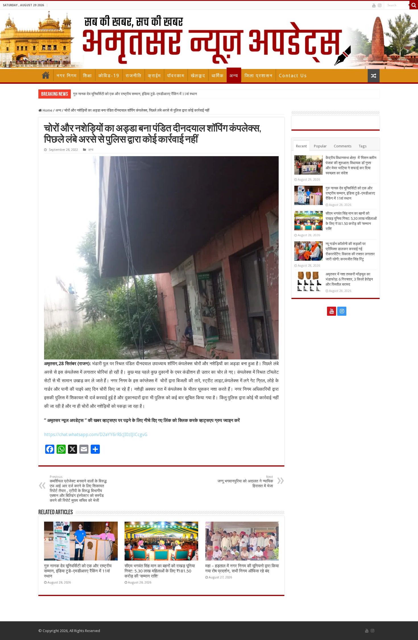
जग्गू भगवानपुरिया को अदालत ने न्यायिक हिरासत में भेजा (245, 481)
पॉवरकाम (176, 75)
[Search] (413, 5)
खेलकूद (198, 75)
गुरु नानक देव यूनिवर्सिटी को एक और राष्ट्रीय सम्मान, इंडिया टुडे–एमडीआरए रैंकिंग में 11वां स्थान (135, 94)
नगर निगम (67, 75)
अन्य (233, 75)
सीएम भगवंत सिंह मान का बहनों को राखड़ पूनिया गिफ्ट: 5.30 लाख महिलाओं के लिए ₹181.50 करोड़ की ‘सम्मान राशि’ (160, 571)
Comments (342, 146)
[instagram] (379, 5)
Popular (320, 146)
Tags (363, 146)
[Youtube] (374, 5)
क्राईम (154, 75)
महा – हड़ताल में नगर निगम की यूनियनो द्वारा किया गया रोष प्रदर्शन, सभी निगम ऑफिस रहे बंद (242, 568)
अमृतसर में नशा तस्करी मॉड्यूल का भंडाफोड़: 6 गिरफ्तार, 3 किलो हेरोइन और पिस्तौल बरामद (349, 279)
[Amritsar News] (209, 39)
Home (45, 75)
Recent (301, 146)
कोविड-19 (108, 75)
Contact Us (293, 75)
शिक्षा (87, 75)
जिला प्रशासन (259, 75)
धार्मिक (218, 75)
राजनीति (134, 75)
